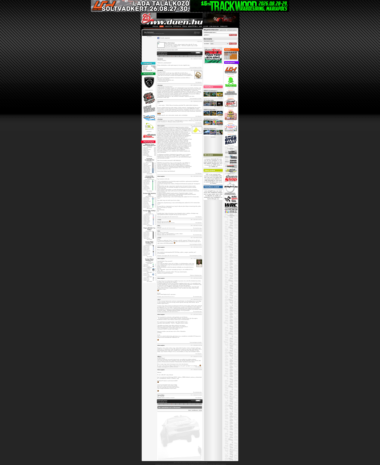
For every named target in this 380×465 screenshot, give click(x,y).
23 (236, 54)
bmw (211, 174)
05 (234, 57)
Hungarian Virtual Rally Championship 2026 (149, 145)
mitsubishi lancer (215, 163)
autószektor (181, 28)
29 (234, 56)
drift (207, 160)
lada (220, 177)
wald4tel (213, 166)
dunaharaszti (214, 192)
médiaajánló (175, 28)
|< (159, 56)
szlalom (211, 197)
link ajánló (165, 28)
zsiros (218, 198)
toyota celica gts (211, 198)
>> (195, 56)
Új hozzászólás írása (162, 54)
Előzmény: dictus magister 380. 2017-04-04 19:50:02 (167, 255)
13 (230, 53)
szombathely (217, 197)
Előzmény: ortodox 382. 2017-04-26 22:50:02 (166, 228)
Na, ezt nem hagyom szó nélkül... (196, 67)
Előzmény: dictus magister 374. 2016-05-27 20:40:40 (167, 366)
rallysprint (209, 195)
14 (232, 53)
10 (225, 53)
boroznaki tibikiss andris (216, 176)
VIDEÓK (184, 26)
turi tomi (220, 181)
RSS (206, 462)
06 (236, 57)
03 (230, 57)
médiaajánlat (202, 462)
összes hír (146, 28)
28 (232, 56)
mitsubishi (208, 179)
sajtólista (160, 28)
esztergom (214, 160)
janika (217, 177)
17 (225, 54)
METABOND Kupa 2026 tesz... (211, 119)
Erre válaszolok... (199, 82)
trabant (216, 181)
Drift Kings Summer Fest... (210, 128)
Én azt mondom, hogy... (197, 228)
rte (211, 165)
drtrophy (205, 192)
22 (234, 54)
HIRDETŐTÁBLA (193, 26)
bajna (214, 191)
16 (236, 53)
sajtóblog (156, 28)
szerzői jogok (189, 462)
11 (227, 53)
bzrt (205, 177)
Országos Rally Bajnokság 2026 (149, 194)
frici (207, 194)
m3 (205, 179)
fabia (221, 160)
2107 (207, 174)
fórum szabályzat (196, 462)
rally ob (217, 194)
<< (163, 56)
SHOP (200, 26)
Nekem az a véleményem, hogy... (196, 275)
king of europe (219, 162)
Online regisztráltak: (147, 70)
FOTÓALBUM (177, 26)
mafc (205, 163)
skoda (218, 165)
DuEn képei (220, 97)
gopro (211, 177)
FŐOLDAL (155, 26)
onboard (212, 179)
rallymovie (217, 179)
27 (230, 56)
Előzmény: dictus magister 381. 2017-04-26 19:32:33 (167, 216)
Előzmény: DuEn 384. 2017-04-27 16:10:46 (165, 222)
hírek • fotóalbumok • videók (195, 410)
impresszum (184, 462)
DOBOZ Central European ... (211, 90)
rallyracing (208, 165)
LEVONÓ (206, 26)
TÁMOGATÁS (224, 26)
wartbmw (214, 183)
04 (232, 57)
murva (221, 163)
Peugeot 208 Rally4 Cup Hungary (149, 228)
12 (234, 58)
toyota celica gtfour (210, 182)
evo (218, 160)
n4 (205, 165)
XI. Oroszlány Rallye (209, 100)
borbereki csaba (216, 174)
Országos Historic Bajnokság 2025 (149, 259)
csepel (220, 191)
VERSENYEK (168, 26)
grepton (205, 162)
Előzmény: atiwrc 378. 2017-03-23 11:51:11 (165, 296)
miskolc (209, 163)
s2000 (214, 165)
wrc (217, 166)
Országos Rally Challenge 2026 (149, 211)
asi (205, 159)
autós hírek (170, 28)
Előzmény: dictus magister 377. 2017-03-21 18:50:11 (167, 311)
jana (214, 177)
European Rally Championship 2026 (149, 176)
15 (234, 53)
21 (232, 54)
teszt (221, 197)
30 (236, 56)
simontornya (207, 197)
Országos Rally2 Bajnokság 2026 (149, 242)
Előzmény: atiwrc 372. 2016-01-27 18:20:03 (165, 397)
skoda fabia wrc (211, 180)
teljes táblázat (149, 156)
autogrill (210, 191)
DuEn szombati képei (218, 106)
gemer (210, 194)
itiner (215, 162)
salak (220, 195)
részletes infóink (230, 74)
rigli (213, 195)
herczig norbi (210, 162)
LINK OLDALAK (214, 26)
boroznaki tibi (215, 159)
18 (227, 54)
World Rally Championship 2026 (149, 159)
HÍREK (161, 26)
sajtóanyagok (151, 28)
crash (208, 177)
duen (210, 160)
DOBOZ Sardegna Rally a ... (211, 109)
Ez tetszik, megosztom (164, 38)
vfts (210, 183)
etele (205, 194)
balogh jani (208, 159)
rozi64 (216, 195)
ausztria (205, 191)
